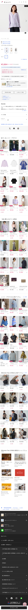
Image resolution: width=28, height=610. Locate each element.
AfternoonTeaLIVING (7, 507)
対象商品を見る (23, 69)
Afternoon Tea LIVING (6, 41)
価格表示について (6, 96)
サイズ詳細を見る (24, 59)
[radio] (6, 51)
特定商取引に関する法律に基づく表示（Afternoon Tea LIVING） (12, 124)
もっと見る (24, 110)
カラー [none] (2, 49)
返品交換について (6, 99)
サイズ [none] (2, 56)
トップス (21, 507)
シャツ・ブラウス (6, 509)
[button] (14, 21)
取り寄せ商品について (7, 97)
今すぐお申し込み (9, 86)
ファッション (15, 507)
